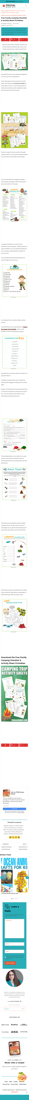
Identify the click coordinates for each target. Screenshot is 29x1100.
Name (7, 944)
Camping (3, 15)
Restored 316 (14, 1092)
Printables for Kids (17, 15)
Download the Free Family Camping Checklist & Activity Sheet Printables (13, 660)
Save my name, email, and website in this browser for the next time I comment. (15, 957)
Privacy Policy (14, 1084)
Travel (24, 15)
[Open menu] (26, 5)
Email (7, 951)
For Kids (8, 15)
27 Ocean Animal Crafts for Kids (9, 893)
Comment (8, 920)
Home (6, 1081)
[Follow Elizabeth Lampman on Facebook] (10, 837)
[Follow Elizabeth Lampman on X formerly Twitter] (13, 837)
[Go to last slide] (2, 877)
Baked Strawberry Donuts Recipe (7, 846)
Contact (16, 1081)
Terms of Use (6, 1084)
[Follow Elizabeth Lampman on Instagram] (16, 837)
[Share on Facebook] (5, 39)
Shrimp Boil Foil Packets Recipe (23, 846)
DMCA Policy (22, 1084)
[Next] (27, 877)
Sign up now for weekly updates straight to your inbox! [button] (14, 1068)
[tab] (11, 898)
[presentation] (14, 875)
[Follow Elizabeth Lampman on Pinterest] (18, 837)
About (10, 1081)
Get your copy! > (14, 1)
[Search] (23, 1009)
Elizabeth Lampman (7, 23)
